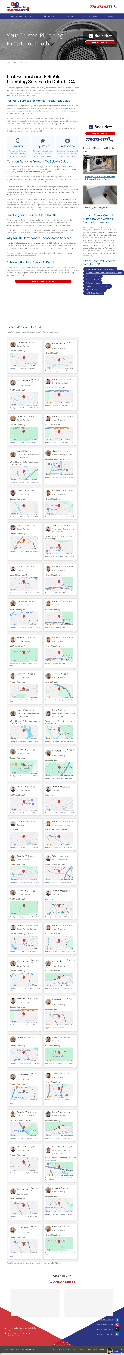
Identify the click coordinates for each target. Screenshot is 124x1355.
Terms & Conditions (107, 1349)
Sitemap (81, 1349)
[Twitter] (117, 1329)
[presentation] (100, 164)
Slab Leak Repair (92, 279)
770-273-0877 (101, 6)
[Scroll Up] (0, 1354)
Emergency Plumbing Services (97, 286)
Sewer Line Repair (93, 276)
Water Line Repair (93, 283)
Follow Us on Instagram (104, 1324)
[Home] (18, 7)
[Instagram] (117, 1325)
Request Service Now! (43, 281)
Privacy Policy (92, 1349)
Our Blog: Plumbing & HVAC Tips (64, 1349)
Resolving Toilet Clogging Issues (98, 208)
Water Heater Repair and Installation (100, 269)
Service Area (15, 62)
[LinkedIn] (117, 1334)
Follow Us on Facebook (104, 1320)
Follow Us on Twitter (105, 1329)
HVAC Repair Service (94, 293)
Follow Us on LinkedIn (104, 1334)
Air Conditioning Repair (95, 289)
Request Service (100, 42)
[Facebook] (117, 1320)
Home (8, 62)
